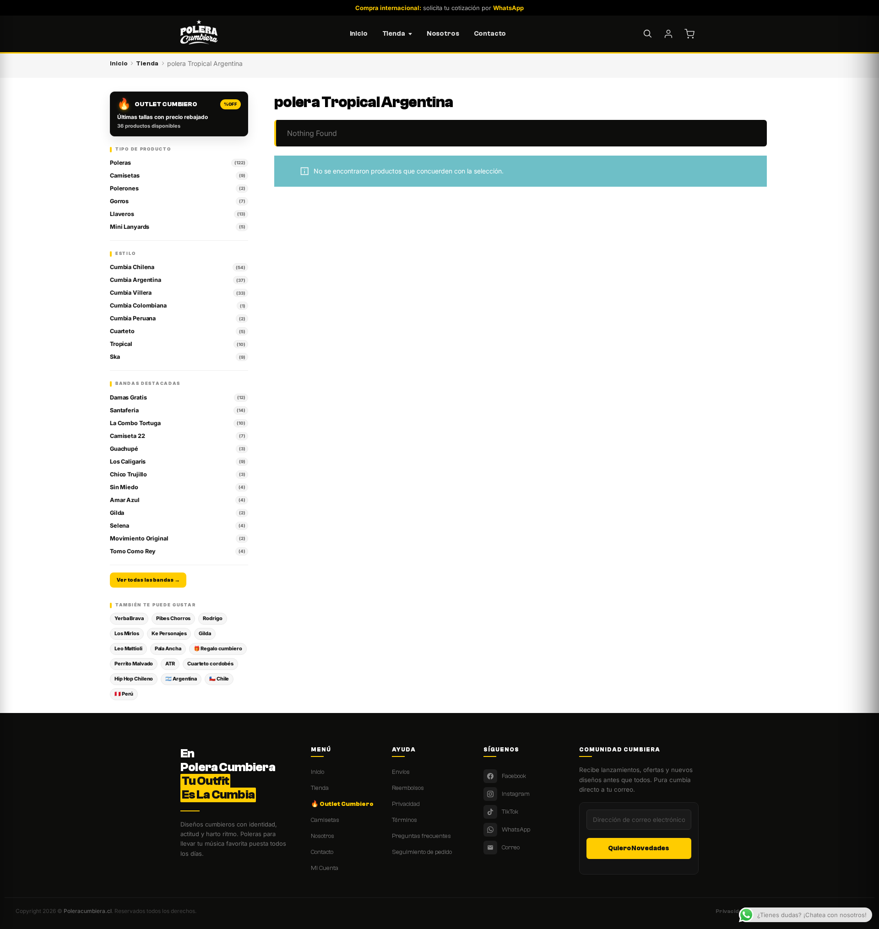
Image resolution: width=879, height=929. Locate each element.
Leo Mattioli (128, 648)
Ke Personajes (169, 633)
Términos (404, 819)
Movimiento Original (177, 538)
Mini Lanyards (177, 226)
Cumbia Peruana (177, 318)
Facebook (514, 775)
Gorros (177, 201)
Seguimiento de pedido (422, 851)
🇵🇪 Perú (123, 694)
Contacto (490, 34)
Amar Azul (177, 500)
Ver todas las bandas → (148, 580)
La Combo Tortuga (177, 423)
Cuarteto (177, 331)
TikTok (510, 811)
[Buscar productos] (647, 34)
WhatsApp (516, 829)
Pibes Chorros (173, 618)
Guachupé (177, 448)
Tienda (393, 34)
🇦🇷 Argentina (181, 678)
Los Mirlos (126, 633)
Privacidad (406, 803)
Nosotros (443, 34)
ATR (170, 663)
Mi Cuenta (324, 867)
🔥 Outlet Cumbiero (342, 803)
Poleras (177, 162)
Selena (177, 525)
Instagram (516, 793)
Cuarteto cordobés (210, 663)
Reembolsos (408, 787)
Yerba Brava (129, 618)
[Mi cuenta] (668, 34)
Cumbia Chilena (177, 267)
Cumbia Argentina (177, 279)
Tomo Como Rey (177, 551)
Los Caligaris (177, 461)
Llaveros (177, 214)
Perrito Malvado (133, 663)
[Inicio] (198, 34)
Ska (177, 356)
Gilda (177, 512)
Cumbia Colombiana (177, 305)
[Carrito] (689, 34)
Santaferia (177, 410)
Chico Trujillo (177, 474)
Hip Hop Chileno (133, 678)
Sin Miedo (177, 487)
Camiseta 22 (177, 435)
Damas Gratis (177, 397)
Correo (511, 847)
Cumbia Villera (177, 292)
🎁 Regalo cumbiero (218, 648)
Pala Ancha (168, 648)
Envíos (401, 771)
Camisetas (177, 175)
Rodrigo (212, 618)
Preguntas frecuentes (421, 835)
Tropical (177, 343)
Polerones (177, 188)
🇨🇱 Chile (219, 678)
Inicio (359, 34)
